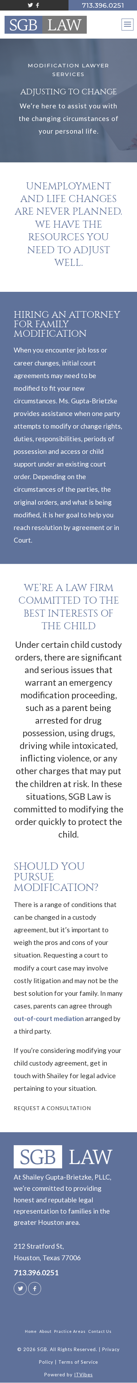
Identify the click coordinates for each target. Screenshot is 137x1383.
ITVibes (83, 1374)
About (45, 1331)
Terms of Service (78, 1362)
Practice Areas (70, 1331)
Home (31, 1331)
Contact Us (100, 1331)
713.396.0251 (36, 1272)
